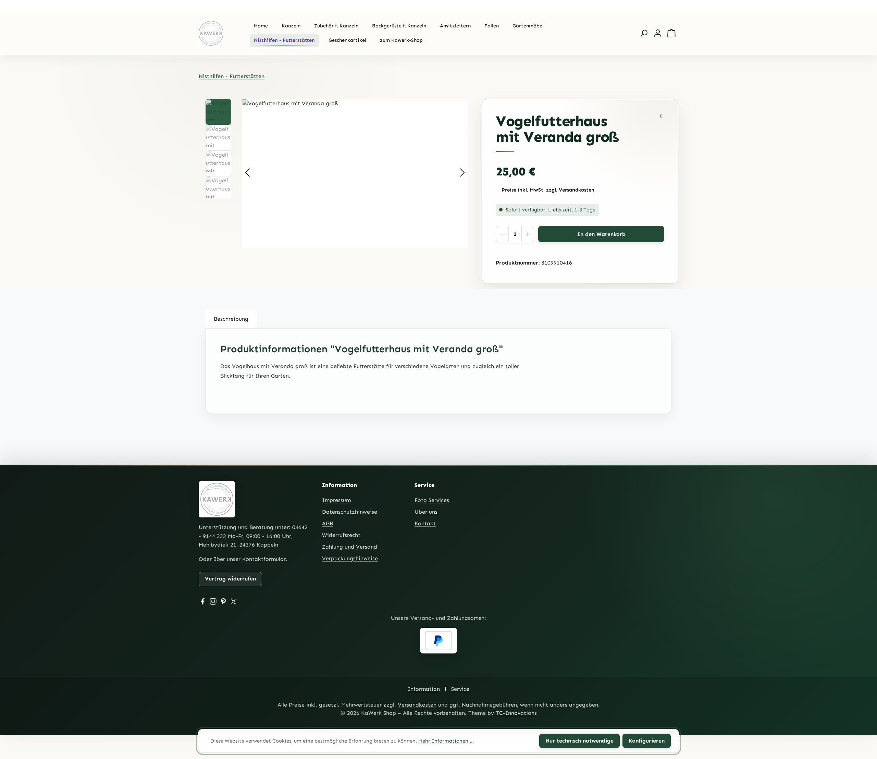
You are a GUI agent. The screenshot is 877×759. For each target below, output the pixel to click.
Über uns (426, 512)
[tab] (231, 319)
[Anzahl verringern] (502, 234)
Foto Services (432, 500)
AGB (327, 523)
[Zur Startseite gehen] (217, 33)
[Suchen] (644, 33)
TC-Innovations (516, 713)
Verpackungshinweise (350, 558)
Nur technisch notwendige (579, 740)
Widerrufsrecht (341, 535)
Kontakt (425, 523)
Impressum (336, 500)
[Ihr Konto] (658, 33)
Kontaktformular (264, 559)
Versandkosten (417, 704)
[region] (340, 173)
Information (424, 689)
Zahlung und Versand (349, 546)
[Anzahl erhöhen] (527, 234)
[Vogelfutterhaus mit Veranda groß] (355, 173)
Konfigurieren (647, 740)
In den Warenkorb (601, 234)
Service (460, 689)
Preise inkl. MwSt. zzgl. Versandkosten (548, 190)
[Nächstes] (462, 173)
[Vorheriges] (247, 173)
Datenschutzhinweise (349, 512)
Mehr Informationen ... (446, 741)
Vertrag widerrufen (230, 578)
